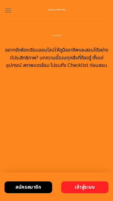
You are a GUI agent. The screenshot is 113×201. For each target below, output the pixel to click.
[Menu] (8, 10)
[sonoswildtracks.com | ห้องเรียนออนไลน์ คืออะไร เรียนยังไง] (56, 10)
